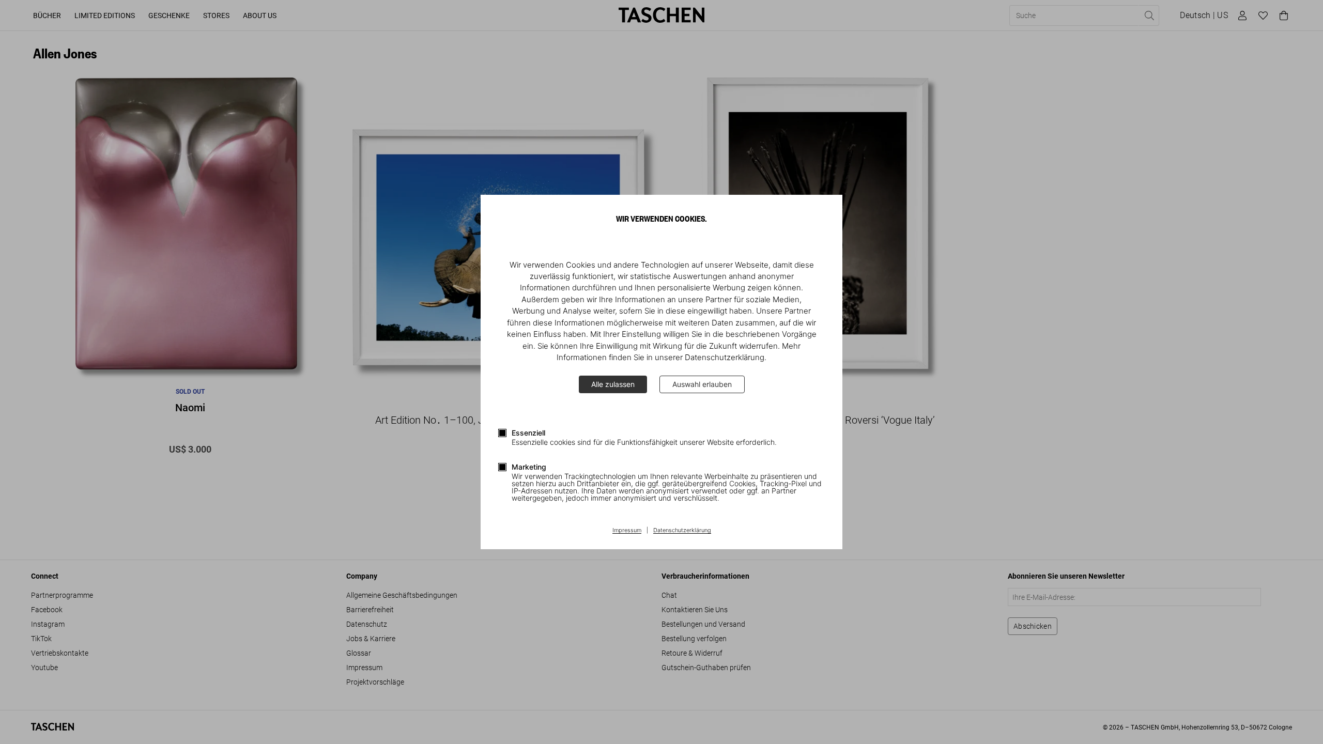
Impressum (626, 531)
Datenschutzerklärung (682, 531)
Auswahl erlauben (702, 384)
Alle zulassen (613, 384)
